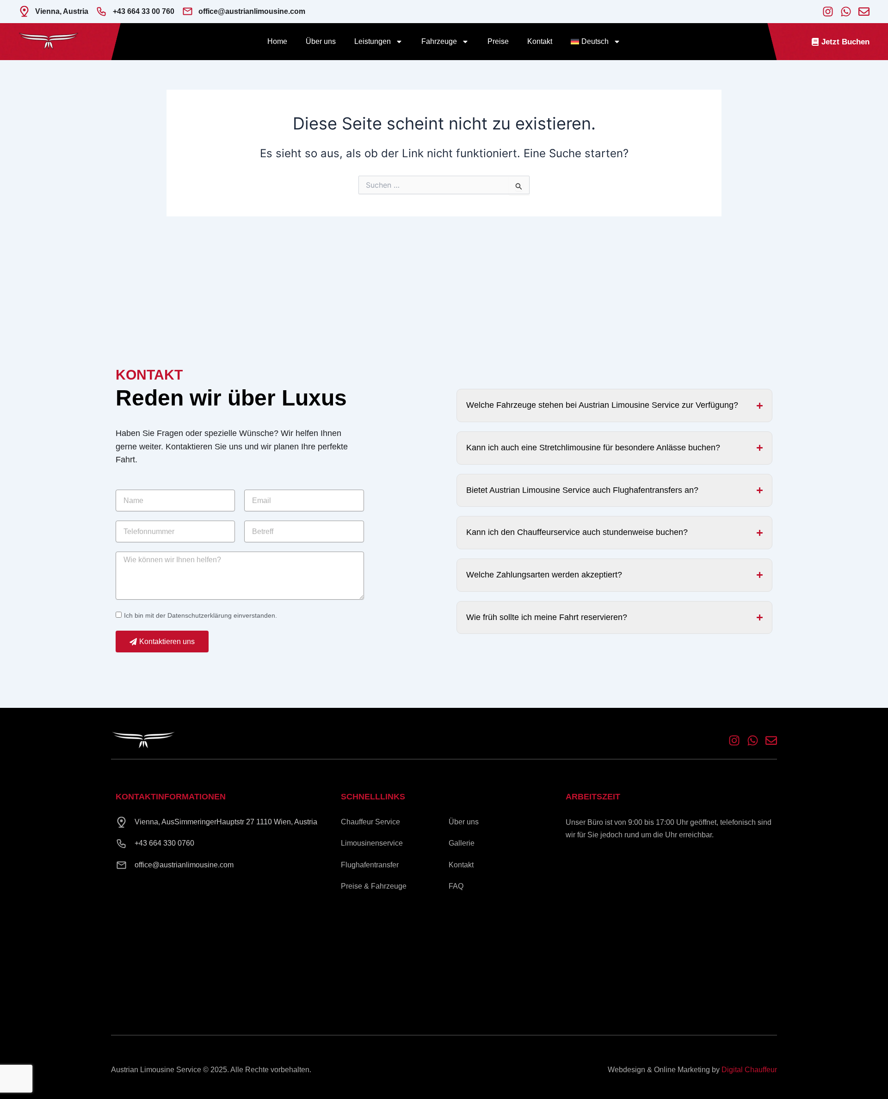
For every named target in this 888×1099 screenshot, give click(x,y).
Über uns (321, 41)
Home (277, 41)
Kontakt (539, 41)
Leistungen (372, 41)
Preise (498, 41)
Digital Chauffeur (749, 1070)
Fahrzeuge (439, 41)
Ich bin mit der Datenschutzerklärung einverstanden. (200, 615)
